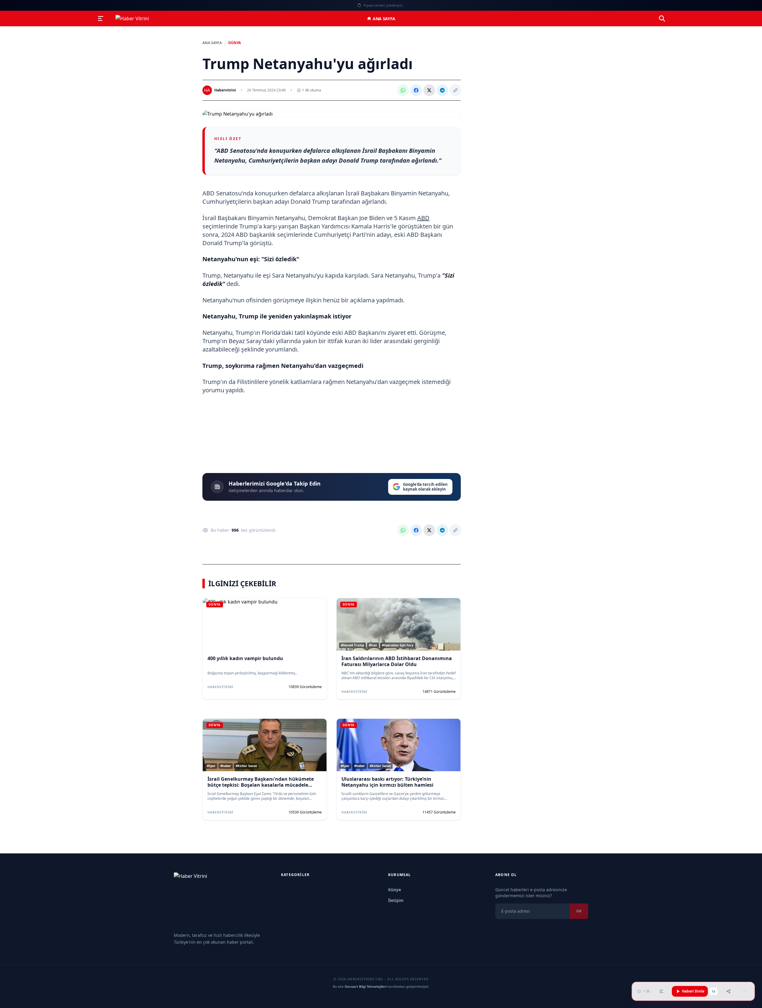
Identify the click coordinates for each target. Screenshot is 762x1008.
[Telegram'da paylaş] (442, 90)
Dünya (234, 43)
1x (713, 991)
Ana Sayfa (384, 18)
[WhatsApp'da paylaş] (403, 90)
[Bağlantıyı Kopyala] (455, 90)
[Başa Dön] (744, 991)
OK (579, 911)
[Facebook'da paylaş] (416, 90)
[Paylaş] (728, 991)
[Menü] (100, 18)
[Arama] (662, 18)
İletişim (396, 900)
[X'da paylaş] (429, 90)
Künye (394, 889)
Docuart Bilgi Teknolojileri (366, 986)
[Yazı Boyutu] (661, 991)
